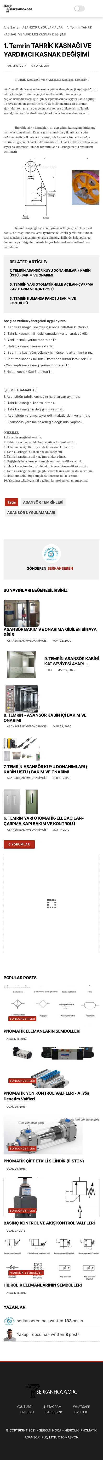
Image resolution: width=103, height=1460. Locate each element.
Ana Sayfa (11, 27)
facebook (54, 1412)
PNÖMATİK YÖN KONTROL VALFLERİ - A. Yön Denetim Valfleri (46, 1096)
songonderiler (22, 1018)
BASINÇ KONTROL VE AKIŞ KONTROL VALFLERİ (49, 1223)
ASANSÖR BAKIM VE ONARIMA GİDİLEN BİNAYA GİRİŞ (50, 632)
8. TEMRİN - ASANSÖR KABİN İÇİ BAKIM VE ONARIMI (45, 718)
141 (50, 670)
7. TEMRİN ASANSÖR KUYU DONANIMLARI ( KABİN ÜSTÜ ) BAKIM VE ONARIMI (50, 272)
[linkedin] (46, 528)
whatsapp (81, 1406)
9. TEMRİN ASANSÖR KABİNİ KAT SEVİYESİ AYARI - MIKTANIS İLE (71, 661)
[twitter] (17, 528)
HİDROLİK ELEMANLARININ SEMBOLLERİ (43, 1285)
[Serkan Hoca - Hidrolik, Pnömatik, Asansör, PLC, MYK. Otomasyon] (18, 11)
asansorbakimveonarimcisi (27, 640)
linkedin (27, 1412)
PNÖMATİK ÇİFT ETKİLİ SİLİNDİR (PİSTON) (44, 1161)
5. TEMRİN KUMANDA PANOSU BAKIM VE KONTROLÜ (43, 300)
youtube (24, 1406)
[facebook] (8, 528)
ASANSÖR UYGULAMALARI (42, 27)
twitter (80, 1412)
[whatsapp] (27, 528)
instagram (52, 1406)
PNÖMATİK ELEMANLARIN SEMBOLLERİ (42, 1031)
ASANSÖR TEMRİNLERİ (43, 502)
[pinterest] (36, 528)
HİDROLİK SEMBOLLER (26, 1272)
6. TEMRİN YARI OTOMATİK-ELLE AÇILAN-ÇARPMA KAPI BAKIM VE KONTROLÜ (51, 286)
